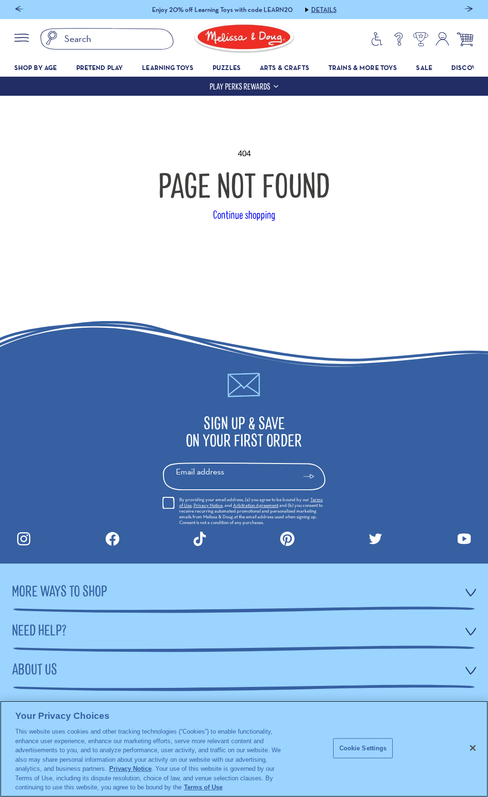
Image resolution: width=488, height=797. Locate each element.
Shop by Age (35, 67)
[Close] (472, 747)
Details (323, 9)
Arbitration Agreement (255, 505)
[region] (244, 749)
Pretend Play (99, 67)
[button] (19, 10)
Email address (200, 471)
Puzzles (227, 67)
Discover (467, 67)
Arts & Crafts (284, 67)
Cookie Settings (363, 748)
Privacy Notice (208, 505)
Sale (424, 67)
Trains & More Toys (362, 67)
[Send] (312, 476)
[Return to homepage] (244, 39)
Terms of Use (203, 787)
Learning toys (167, 67)
